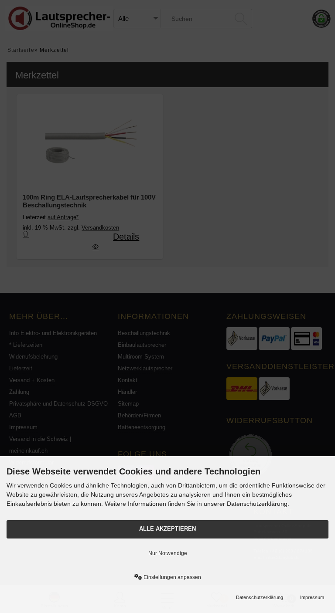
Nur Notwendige (167, 553)
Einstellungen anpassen (171, 577)
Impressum (312, 597)
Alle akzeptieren (167, 529)
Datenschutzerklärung (259, 597)
